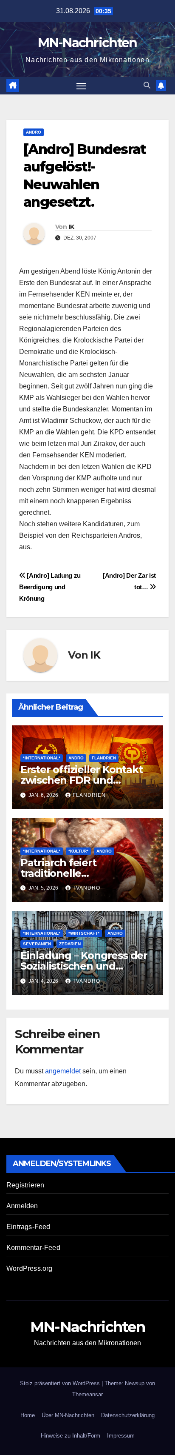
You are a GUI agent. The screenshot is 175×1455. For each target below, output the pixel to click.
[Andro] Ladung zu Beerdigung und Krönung (50, 587)
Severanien (37, 943)
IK (71, 227)
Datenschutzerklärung (128, 1415)
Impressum (121, 1435)
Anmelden (22, 1206)
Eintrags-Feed (28, 1226)
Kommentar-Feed (33, 1247)
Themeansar (87, 1394)
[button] (147, 85)
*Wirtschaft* (83, 933)
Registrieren (25, 1185)
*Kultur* (78, 851)
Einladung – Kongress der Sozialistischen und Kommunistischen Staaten (86, 966)
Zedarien (70, 943)
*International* (41, 758)
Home (27, 1415)
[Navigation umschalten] (81, 86)
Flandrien (104, 758)
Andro (33, 132)
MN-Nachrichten (87, 43)
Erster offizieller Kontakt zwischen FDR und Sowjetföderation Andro (81, 780)
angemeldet (63, 1071)
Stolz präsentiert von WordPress (61, 1383)
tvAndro (86, 888)
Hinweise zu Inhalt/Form (70, 1435)
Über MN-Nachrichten (68, 1415)
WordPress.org (29, 1268)
